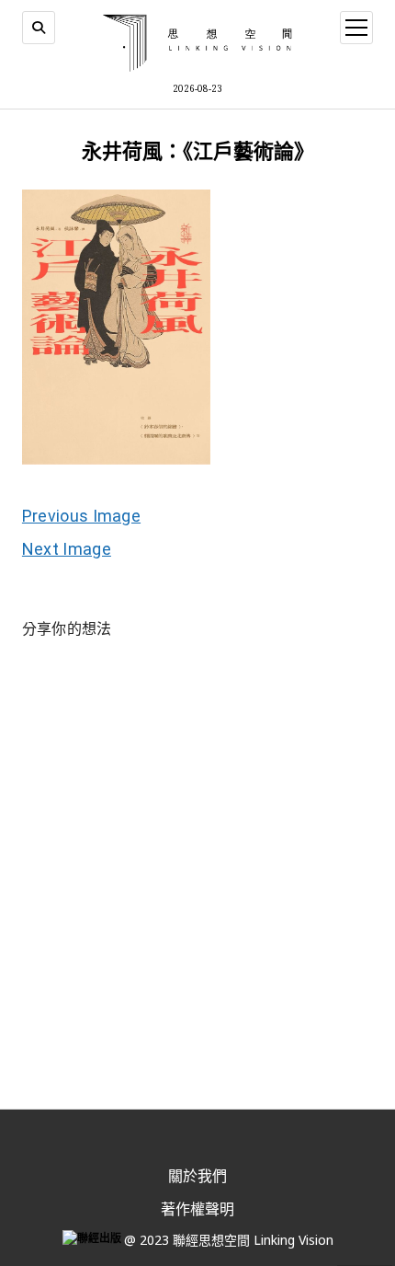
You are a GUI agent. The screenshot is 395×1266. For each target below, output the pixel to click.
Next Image (66, 548)
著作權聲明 (197, 1209)
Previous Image (81, 515)
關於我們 (197, 1176)
